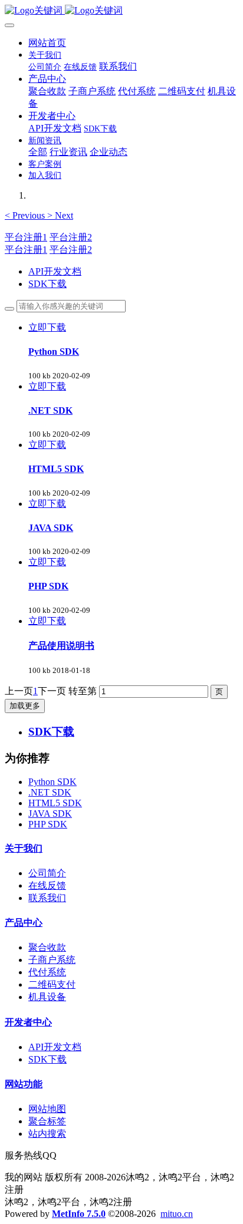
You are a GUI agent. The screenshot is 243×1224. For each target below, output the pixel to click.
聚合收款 (47, 947)
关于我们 (23, 848)
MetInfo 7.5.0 (79, 1214)
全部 (37, 152)
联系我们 (47, 898)
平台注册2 (71, 237)
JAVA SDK (50, 814)
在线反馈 (47, 885)
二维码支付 (51, 984)
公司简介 (47, 873)
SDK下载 (47, 284)
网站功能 (23, 1084)
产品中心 (23, 923)
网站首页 (47, 43)
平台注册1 (26, 237)
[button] (26, 215)
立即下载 (47, 327)
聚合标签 (47, 1121)
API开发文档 (54, 271)
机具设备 (47, 997)
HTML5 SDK (55, 803)
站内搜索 (47, 1134)
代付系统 (47, 972)
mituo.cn (176, 1214)
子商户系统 (51, 960)
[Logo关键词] (121, 11)
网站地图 (47, 1109)
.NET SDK (49, 792)
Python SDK (52, 782)
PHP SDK (47, 824)
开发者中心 (28, 1022)
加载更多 (24, 705)
